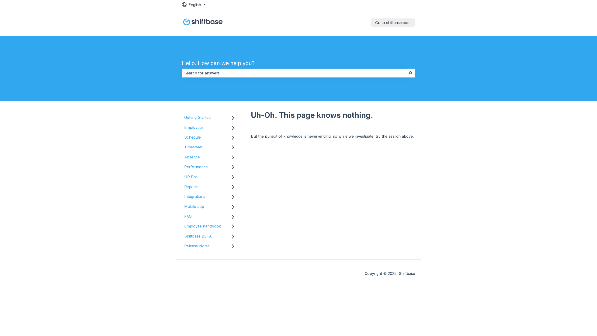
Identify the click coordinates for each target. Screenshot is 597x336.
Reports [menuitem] (191, 186)
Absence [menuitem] (192, 157)
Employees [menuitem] (194, 127)
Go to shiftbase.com (392, 22)
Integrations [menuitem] (194, 196)
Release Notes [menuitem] (197, 246)
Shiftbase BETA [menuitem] (198, 236)
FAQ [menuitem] (188, 216)
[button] (233, 117)
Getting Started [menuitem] (197, 117)
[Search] (410, 73)
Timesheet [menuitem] (193, 147)
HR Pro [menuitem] (191, 177)
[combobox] (294, 73)
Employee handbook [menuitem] (202, 226)
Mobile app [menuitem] (194, 206)
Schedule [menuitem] (192, 137)
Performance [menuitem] (196, 166)
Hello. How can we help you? (218, 63)
